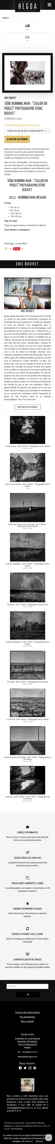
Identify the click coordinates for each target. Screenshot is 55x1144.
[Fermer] (39, 1141)
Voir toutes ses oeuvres (27, 407)
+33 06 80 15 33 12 (29, 1052)
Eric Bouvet (10, 98)
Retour (6, 18)
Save (18, 249)
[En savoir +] (27, 1141)
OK (28, 994)
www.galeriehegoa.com (27, 1056)
